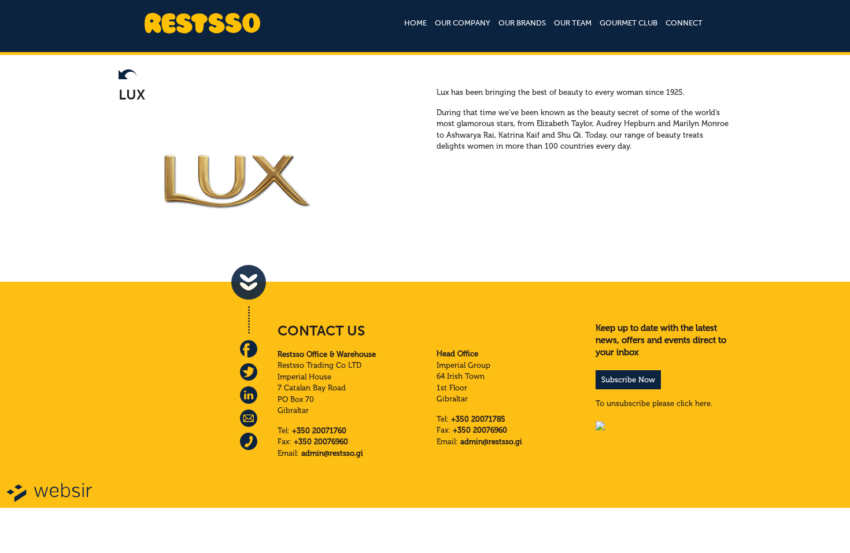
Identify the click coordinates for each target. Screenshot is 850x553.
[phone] (248, 441)
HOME (415, 23)
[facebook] (248, 348)
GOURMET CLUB (628, 23)
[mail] (248, 418)
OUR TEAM (573, 23)
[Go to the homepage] (202, 32)
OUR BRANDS (522, 23)
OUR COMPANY (462, 23)
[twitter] (248, 372)
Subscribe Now (628, 379)
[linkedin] (248, 395)
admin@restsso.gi (332, 453)
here (703, 403)
